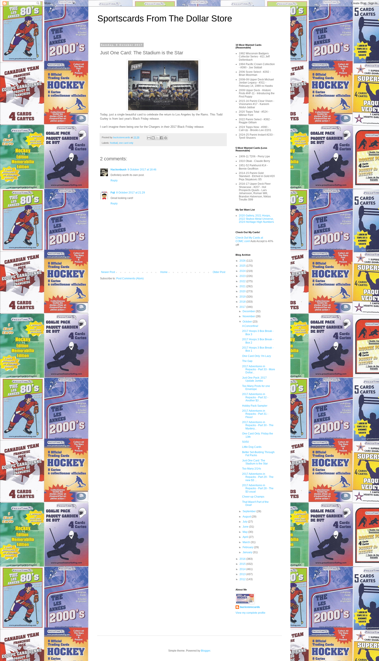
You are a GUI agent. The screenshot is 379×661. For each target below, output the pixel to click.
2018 (243, 301)
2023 (243, 276)
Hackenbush (118, 169)
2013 (243, 574)
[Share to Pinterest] (165, 138)
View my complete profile (250, 612)
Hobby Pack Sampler (254, 405)
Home (164, 272)
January (248, 552)
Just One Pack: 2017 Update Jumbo (254, 379)
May (245, 531)
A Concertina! (250, 326)
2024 (243, 271)
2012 (243, 579)
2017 (243, 306)
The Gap (247, 361)
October (248, 321)
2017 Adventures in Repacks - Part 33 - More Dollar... (258, 369)
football (114, 143)
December (249, 311)
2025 (243, 265)
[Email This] (149, 138)
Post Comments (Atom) (130, 278)
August (247, 516)
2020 (243, 291)
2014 (243, 569)
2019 (243, 296)
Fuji (113, 192)
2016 (243, 558)
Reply (114, 180)
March (247, 542)
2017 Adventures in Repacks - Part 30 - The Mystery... (258, 425)
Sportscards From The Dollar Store (164, 18)
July (245, 521)
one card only (126, 143)
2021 (243, 286)
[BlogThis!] (153, 138)
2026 (243, 260)
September (249, 511)
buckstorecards (250, 607)
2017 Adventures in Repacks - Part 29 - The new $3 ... (258, 477)
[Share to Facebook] (161, 138)
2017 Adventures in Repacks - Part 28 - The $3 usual (258, 488)
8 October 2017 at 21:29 (130, 192)
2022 (243, 281)
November (249, 316)
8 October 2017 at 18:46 (142, 169)
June (246, 526)
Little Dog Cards (251, 446)
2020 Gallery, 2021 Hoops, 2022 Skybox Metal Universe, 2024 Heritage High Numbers (256, 218)
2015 (243, 563)
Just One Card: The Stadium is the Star (255, 462)
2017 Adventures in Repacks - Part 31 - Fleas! (255, 414)
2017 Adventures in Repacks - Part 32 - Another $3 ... (255, 397)
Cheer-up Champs (253, 496)
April (246, 537)
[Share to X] (157, 138)
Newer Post (108, 272)
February (248, 547)
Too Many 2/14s (251, 468)
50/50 (245, 441)
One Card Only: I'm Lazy (256, 356)
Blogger (205, 650)
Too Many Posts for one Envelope (256, 388)
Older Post (219, 272)
